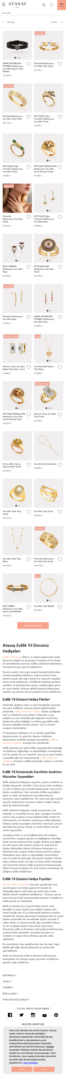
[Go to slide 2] (17, 57)
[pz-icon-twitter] (21, 1015)
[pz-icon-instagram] (33, 1015)
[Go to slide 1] (15, 58)
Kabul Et (22, 1069)
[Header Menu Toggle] (2, 5)
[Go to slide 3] (19, 57)
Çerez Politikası (30, 1063)
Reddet (50, 1046)
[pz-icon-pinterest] (56, 1015)
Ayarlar (44, 1069)
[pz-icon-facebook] (10, 1015)
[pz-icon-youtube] (44, 1015)
